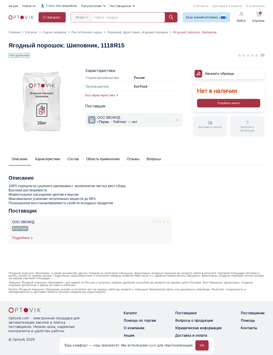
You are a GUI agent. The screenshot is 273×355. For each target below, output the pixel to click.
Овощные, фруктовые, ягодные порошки (137, 32)
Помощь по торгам (140, 320)
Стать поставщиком (61, 5)
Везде (80, 17)
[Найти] (169, 17)
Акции (13, 6)
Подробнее (21, 238)
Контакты (201, 6)
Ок (202, 345)
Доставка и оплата (227, 6)
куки (152, 345)
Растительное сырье (86, 32)
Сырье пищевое (54, 32)
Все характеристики (100, 95)
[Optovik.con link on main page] (25, 310)
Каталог (31, 32)
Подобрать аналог (228, 103)
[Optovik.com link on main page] (21, 17)
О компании (255, 6)
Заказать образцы (219, 74)
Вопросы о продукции (194, 320)
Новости (28, 6)
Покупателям (91, 6)
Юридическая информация (198, 328)
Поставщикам (120, 6)
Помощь (248, 320)
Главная (14, 32)
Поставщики (186, 313)
